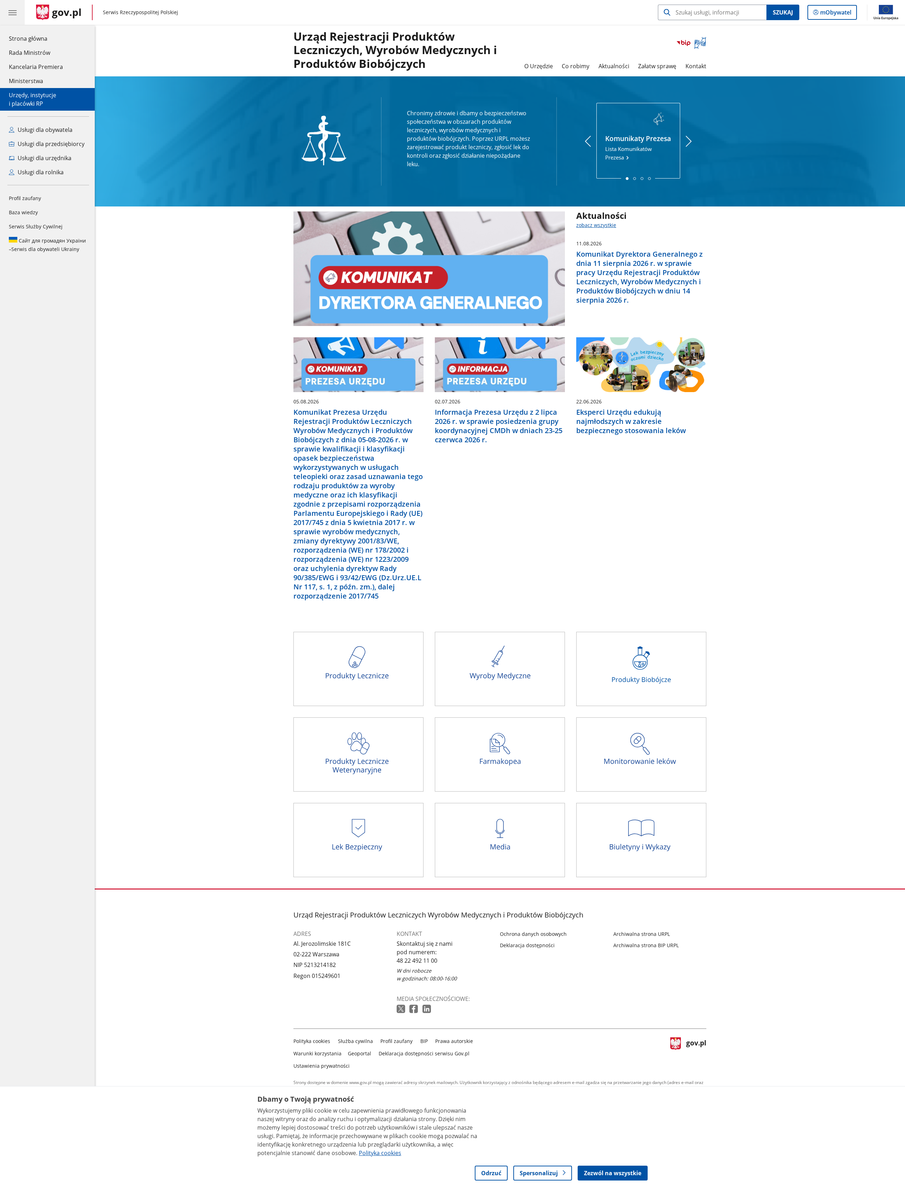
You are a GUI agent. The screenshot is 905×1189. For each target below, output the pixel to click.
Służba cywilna (355, 1041)
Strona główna (36, 38)
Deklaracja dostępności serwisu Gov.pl (424, 1053)
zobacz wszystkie (596, 225)
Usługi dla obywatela (44, 130)
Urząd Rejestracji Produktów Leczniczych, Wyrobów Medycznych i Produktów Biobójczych (395, 50)
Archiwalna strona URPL (641, 934)
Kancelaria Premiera (36, 67)
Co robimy (575, 66)
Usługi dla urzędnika (43, 158)
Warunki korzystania (317, 1053)
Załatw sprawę (657, 66)
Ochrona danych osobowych (533, 934)
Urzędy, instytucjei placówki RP (32, 99)
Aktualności (614, 66)
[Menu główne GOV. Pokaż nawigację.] (12, 12)
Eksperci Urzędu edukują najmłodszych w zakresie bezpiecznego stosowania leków (631, 421)
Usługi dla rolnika (40, 172)
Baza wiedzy (23, 212)
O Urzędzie (538, 66)
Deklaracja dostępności (527, 945)
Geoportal (359, 1053)
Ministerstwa (26, 81)
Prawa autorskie (454, 1041)
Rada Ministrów (29, 53)
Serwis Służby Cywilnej (36, 226)
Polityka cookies (311, 1041)
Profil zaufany (25, 198)
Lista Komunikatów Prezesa (638, 147)
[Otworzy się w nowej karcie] (402, 1009)
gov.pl (696, 1052)
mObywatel (835, 14)
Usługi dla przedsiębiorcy (50, 144)
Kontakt (695, 66)
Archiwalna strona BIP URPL (646, 945)
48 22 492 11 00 (417, 960)
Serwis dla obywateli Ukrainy (47, 244)
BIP (424, 1041)
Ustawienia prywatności (321, 1065)
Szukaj (783, 12)
